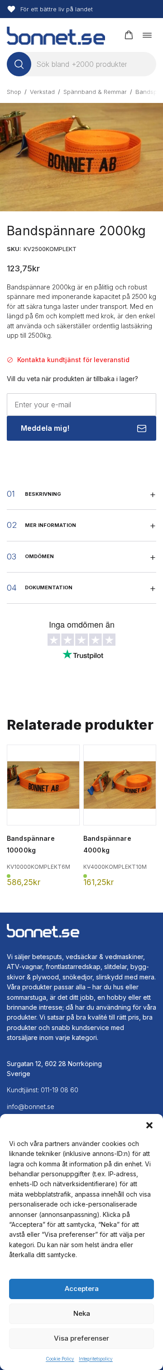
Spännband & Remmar (95, 91)
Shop (14, 91)
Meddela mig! (45, 428)
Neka (81, 1313)
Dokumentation (48, 587)
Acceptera (82, 1288)
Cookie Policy (60, 1358)
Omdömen (39, 556)
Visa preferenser (81, 1338)
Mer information (50, 525)
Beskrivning (43, 494)
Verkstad (42, 91)
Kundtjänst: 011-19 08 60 (42, 1090)
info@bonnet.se (30, 1106)
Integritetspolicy (96, 1358)
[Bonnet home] (56, 35)
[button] (149, 1125)
